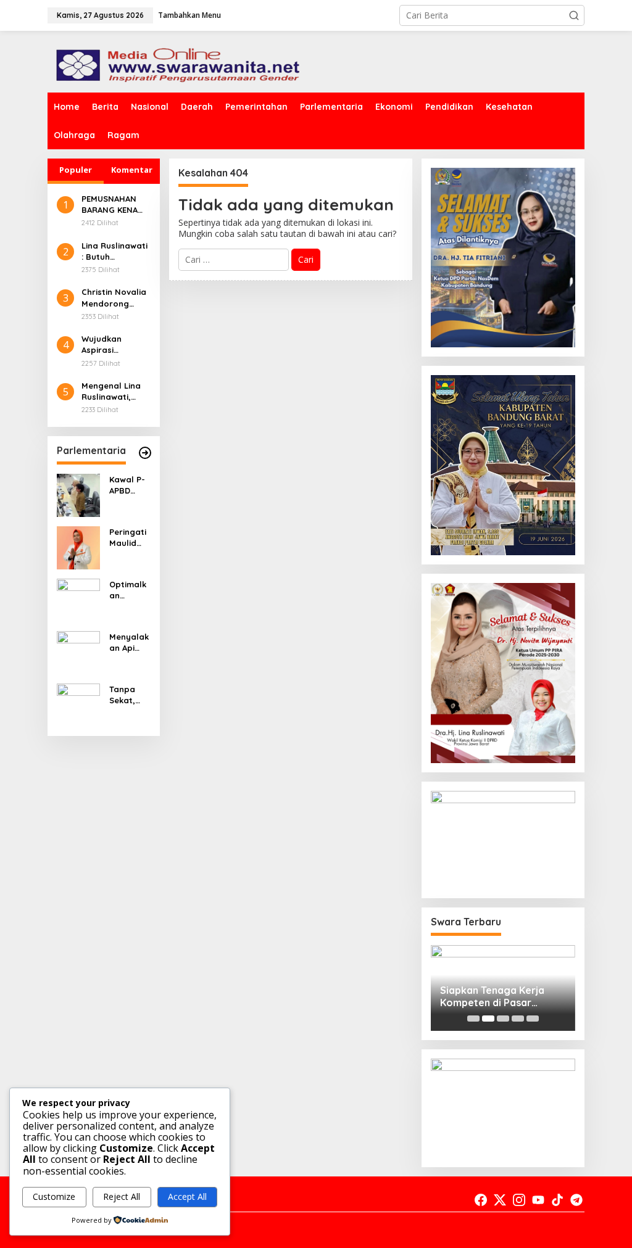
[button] (573, 15)
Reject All (121, 1196)
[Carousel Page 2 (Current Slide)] (488, 1018)
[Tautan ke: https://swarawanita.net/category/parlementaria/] (145, 452)
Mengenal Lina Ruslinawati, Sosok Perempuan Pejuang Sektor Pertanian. (112, 391)
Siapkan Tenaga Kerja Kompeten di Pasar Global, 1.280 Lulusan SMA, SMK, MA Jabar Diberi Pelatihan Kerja (502, 997)
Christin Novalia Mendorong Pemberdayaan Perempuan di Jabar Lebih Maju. (113, 297)
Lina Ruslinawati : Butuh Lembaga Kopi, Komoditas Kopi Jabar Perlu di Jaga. (114, 251)
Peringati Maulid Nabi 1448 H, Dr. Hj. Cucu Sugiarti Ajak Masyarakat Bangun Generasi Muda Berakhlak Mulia (129, 537)
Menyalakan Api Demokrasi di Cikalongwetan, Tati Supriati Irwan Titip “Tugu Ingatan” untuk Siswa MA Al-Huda (129, 642)
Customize (54, 1196)
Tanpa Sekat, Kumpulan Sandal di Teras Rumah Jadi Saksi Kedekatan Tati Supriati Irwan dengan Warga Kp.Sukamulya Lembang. (129, 695)
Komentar (131, 169)
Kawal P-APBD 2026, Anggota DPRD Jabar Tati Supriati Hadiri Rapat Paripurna (129, 485)
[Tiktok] (557, 1200)
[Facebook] (481, 1200)
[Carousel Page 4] (518, 1018)
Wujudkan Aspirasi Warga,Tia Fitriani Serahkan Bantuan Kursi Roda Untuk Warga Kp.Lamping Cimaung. (110, 344)
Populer (75, 169)
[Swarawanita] (176, 61)
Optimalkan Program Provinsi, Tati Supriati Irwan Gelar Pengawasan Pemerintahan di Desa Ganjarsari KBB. (128, 590)
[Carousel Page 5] (532, 1018)
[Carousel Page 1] (473, 1018)
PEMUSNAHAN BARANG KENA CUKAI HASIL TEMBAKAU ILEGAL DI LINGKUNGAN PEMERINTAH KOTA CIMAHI (109, 204)
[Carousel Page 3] (503, 1018)
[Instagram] (519, 1200)
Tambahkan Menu (189, 15)
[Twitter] (500, 1200)
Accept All (187, 1196)
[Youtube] (538, 1200)
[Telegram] (576, 1200)
